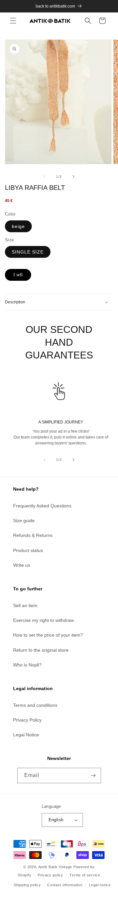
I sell (18, 274)
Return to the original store (41, 650)
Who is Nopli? (27, 664)
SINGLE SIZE (28, 252)
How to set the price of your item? (48, 635)
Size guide (24, 520)
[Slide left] (44, 176)
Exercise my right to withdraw (43, 620)
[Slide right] (73, 176)
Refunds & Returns (32, 535)
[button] (13, 20)
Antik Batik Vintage (55, 867)
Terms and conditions (35, 705)
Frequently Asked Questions (42, 505)
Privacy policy (50, 875)
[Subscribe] (93, 775)
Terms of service (84, 875)
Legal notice (99, 885)
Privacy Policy (27, 720)
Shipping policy (27, 885)
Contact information (64, 885)
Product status (28, 550)
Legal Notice (26, 734)
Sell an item (25, 605)
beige (18, 226)
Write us (21, 565)
